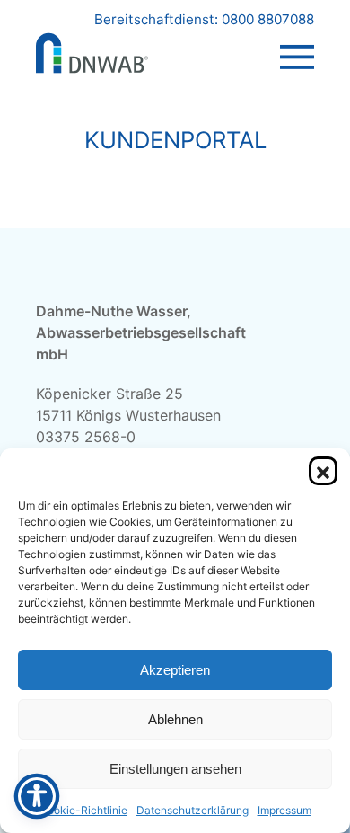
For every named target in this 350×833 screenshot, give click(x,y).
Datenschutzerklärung (192, 810)
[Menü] (297, 39)
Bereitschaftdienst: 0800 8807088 (204, 19)
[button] (323, 471)
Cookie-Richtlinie (83, 810)
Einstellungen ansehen (175, 768)
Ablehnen (175, 719)
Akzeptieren (175, 670)
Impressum (284, 810)
